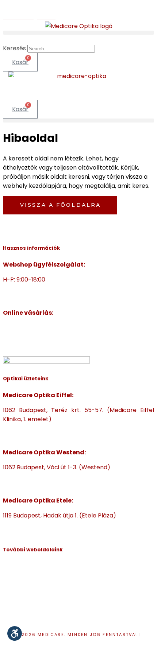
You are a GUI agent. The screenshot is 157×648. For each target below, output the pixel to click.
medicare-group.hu (31, 566)
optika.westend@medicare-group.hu (56, 485)
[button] (78, 33)
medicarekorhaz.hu (30, 575)
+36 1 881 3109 (22, 524)
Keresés (14, 48)
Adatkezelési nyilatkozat (79, 641)
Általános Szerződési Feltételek (47, 346)
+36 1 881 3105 (22, 476)
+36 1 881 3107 (22, 288)
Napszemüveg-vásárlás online (46, 337)
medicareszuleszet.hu (34, 603)
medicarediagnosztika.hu (38, 612)
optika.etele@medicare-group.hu (51, 533)
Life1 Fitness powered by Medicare (51, 621)
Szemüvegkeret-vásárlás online (48, 327)
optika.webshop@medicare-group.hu (57, 298)
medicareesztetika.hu (34, 594)
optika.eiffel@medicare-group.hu (51, 437)
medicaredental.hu (30, 585)
